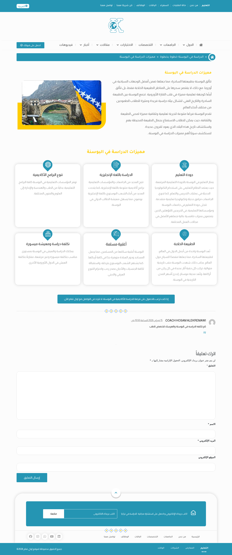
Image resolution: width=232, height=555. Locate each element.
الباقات (152, 5)
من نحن (194, 5)
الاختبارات (126, 44)
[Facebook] (30, 536)
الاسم (211, 424)
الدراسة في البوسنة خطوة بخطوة (182, 57)
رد (204, 331)
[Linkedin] (59, 536)
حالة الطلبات (179, 5)
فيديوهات (66, 44)
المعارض (189, 548)
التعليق (211, 365)
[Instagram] (38, 536)
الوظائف (140, 5)
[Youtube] (52, 536)
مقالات (105, 44)
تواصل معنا (106, 5)
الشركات (175, 548)
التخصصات (146, 44)
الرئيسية (196, 537)
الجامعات (170, 44)
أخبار (86, 44)
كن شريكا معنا (124, 5)
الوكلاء (161, 548)
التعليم (206, 5)
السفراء (164, 5)
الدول (190, 44)
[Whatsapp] (45, 536)
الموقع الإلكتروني (206, 457)
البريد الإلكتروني (206, 440)
